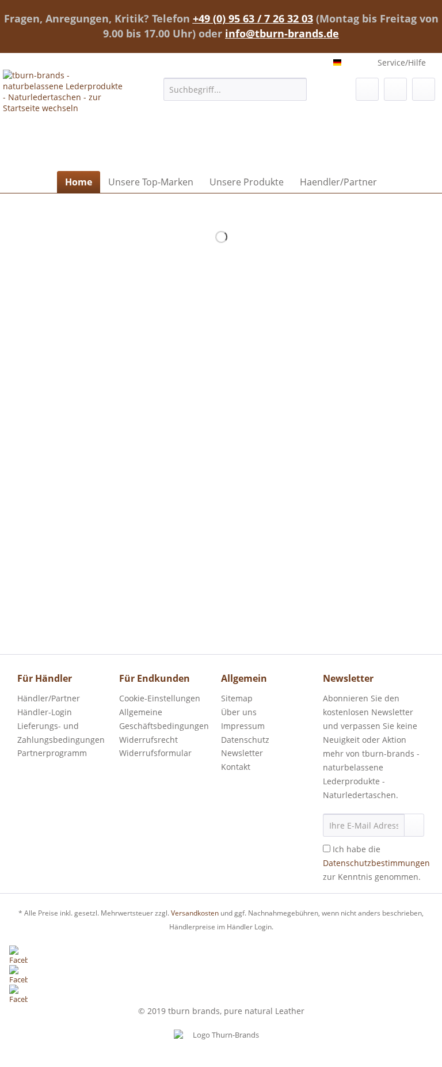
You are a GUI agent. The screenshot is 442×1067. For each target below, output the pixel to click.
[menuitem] (235, 95)
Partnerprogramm (52, 752)
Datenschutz (245, 739)
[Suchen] (296, 89)
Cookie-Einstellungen (159, 698)
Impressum (243, 725)
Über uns (239, 712)
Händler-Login (44, 712)
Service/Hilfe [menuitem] (401, 62)
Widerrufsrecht (148, 739)
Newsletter (242, 752)
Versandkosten (195, 913)
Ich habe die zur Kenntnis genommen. (376, 863)
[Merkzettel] (367, 89)
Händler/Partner (48, 698)
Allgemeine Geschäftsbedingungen (164, 719)
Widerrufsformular (155, 752)
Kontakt (235, 766)
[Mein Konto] (395, 89)
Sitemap (237, 698)
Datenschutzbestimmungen (376, 862)
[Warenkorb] (423, 89)
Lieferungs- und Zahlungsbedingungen (61, 732)
